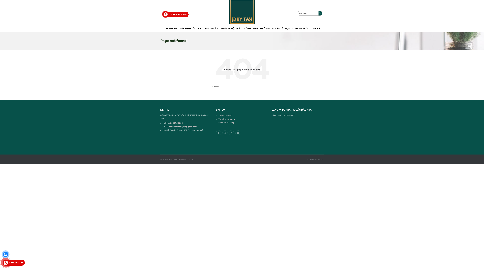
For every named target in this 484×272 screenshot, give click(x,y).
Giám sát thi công (226, 123)
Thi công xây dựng (226, 119)
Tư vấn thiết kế (224, 115)
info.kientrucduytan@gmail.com (182, 127)
